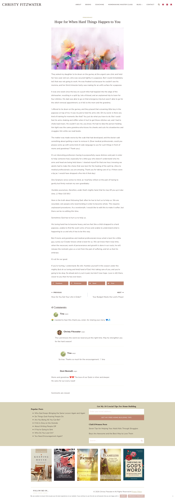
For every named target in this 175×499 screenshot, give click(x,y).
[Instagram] (167, 4)
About (78, 4)
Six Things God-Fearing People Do (49, 416)
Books (88, 4)
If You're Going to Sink (44, 429)
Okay (123, 496)
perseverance (87, 17)
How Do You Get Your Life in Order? (66, 295)
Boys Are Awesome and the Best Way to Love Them (111, 433)
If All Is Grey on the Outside (46, 423)
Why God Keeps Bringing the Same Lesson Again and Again (60, 413)
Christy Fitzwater (72, 331)
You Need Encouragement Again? (49, 436)
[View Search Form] (159, 4)
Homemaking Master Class (120, 4)
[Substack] (171, 4)
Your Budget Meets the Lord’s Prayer (108, 295)
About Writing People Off (45, 426)
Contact (150, 4)
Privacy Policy (137, 491)
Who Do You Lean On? (44, 433)
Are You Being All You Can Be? (47, 419)
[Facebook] (163, 4)
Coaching (99, 4)
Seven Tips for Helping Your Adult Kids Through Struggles (113, 428)
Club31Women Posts (98, 424)
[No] (173, 496)
